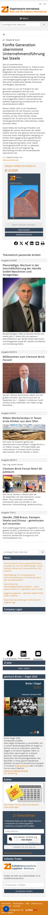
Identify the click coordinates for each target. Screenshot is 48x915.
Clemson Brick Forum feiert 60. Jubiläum (23, 470)
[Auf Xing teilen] (26, 244)
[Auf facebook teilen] (16, 244)
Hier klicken (27, 839)
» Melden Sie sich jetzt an (24, 847)
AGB (27, 903)
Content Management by (12, 910)
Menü (25, 18)
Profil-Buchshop (22, 766)
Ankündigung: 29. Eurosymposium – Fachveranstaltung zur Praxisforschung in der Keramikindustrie (22, 577)
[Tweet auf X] (21, 244)
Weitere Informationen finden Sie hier (18, 853)
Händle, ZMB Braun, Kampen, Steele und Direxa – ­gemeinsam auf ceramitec (23, 520)
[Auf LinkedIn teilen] (32, 244)
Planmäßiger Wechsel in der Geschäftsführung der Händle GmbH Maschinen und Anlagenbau (22, 270)
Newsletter (6, 903)
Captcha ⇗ (34, 842)
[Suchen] (44, 24)
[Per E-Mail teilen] (37, 243)
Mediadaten (18, 903)
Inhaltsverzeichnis (24, 234)
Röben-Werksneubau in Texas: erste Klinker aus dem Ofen (22, 419)
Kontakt (16, 906)
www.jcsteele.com (11, 160)
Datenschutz (36, 903)
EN (44, 4)
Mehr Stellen (24, 668)
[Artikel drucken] (42, 243)
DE (40, 4)
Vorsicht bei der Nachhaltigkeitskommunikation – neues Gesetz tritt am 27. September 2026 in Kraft (23, 586)
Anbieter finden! (25, 891)
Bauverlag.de (7, 912)
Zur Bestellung (10, 773)
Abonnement (24, 230)
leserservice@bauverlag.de (16, 771)
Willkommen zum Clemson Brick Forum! (24, 358)
